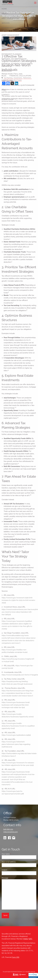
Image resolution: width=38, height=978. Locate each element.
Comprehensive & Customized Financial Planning (15, 29)
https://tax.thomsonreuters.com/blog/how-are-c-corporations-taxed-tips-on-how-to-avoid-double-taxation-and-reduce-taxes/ (18, 693)
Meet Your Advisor (10, 18)
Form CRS (15, 957)
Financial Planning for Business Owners (17, 65)
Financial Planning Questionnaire (18, 85)
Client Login (7, 99)
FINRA (25, 939)
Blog (4, 76)
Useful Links (7, 80)
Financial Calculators (20, 76)
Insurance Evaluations (12, 45)
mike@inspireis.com (10, 832)
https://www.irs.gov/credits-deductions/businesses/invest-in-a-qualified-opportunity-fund (18, 725)
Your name (13, 854)
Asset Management (10, 35)
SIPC (30, 939)
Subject (12, 870)
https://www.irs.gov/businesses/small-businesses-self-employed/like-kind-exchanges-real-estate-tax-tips (16, 704)
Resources (7, 71)
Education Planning (11, 49)
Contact (6, 95)
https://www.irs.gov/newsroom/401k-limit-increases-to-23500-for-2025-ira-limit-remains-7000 (18, 600)
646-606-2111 (8, 829)
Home (4, 9)
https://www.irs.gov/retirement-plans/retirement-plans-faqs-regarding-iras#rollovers (16, 744)
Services (6, 23)
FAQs (4, 90)
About (4, 13)
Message (13, 878)
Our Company (28, 18)
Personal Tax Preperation (14, 59)
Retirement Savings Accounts (15, 40)
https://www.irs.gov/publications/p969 (16, 735)
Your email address (16, 862)
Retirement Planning (12, 54)
